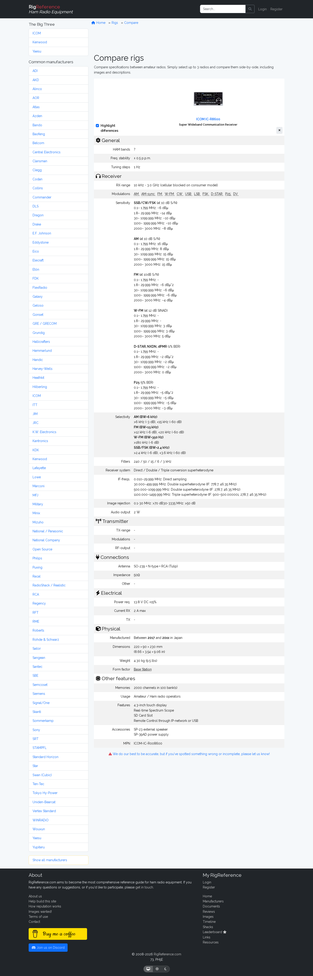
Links (206, 937)
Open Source (42, 549)
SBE (35, 675)
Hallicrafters (41, 342)
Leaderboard (213, 932)
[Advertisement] (189, 39)
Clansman (40, 161)
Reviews (209, 911)
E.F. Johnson (42, 233)
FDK (36, 278)
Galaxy (38, 296)
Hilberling (40, 387)
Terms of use (38, 916)
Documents (211, 906)
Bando (37, 125)
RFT (35, 612)
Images (208, 916)
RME (36, 621)
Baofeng (39, 134)
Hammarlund (42, 350)
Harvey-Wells (42, 369)
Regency (39, 603)
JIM (35, 414)
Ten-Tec (38, 784)
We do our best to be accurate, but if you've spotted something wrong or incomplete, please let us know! (191, 754)
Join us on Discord (50, 947)
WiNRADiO (41, 820)
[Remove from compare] (279, 130)
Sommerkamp (43, 721)
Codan (37, 179)
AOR (36, 98)
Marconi (38, 486)
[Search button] (250, 9)
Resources (211, 942)
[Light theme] (157, 969)
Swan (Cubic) (42, 775)
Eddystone (41, 242)
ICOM (37, 33)
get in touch (144, 887)
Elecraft (38, 260)
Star (35, 766)
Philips (37, 558)
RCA (36, 594)
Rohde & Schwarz (46, 639)
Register (276, 9)
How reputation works (45, 906)
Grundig (39, 333)
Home (100, 23)
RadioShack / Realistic (49, 585)
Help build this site (42, 901)
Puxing (37, 567)
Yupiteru (39, 847)
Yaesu (37, 51)
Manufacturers (213, 901)
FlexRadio (40, 287)
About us (35, 896)
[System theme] (148, 969)
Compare (131, 23)
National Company (46, 540)
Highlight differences (109, 128)
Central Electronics (46, 152)
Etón (36, 269)
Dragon (38, 215)
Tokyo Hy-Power (45, 793)
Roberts (38, 630)
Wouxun (39, 829)
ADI (35, 71)
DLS (35, 206)
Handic (38, 360)
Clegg (37, 170)
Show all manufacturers (50, 860)
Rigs (115, 23)
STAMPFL (40, 748)
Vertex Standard (44, 811)
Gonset (38, 314)
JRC (35, 423)
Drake (37, 224)
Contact (34, 922)
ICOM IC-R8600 (208, 119)
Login (262, 9)
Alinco (37, 89)
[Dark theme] (166, 969)
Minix (36, 513)
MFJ (35, 495)
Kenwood (40, 42)
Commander (42, 197)
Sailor (37, 648)
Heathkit (38, 377)
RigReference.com (167, 954)
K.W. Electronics (44, 432)
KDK (36, 450)
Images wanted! (40, 911)
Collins (38, 188)
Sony (36, 730)
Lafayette (39, 468)
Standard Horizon (45, 757)
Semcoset (40, 685)
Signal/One (41, 703)
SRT (35, 739)
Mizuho (38, 522)
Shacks (208, 927)
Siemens (39, 694)
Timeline (209, 922)
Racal (37, 576)
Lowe (37, 477)
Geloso (38, 305)
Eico (36, 251)
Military (38, 504)
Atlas (36, 107)
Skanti (37, 712)
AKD (36, 80)
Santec (37, 666)
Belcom (38, 143)
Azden (37, 116)
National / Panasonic (48, 531)
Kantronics (40, 441)
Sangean (39, 658)
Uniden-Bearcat (44, 802)
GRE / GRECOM (45, 323)
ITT (35, 405)
